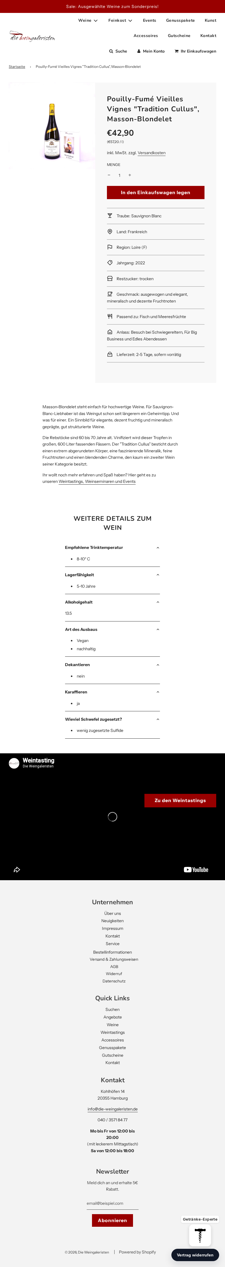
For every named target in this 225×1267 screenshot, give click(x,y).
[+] (130, 175)
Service (113, 943)
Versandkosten (152, 152)
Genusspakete (180, 20)
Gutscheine (179, 35)
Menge (113, 164)
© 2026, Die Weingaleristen (87, 1252)
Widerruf (114, 973)
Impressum (112, 928)
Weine (113, 1024)
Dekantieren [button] (77, 664)
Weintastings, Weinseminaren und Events (97, 481)
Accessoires (146, 35)
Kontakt (208, 35)
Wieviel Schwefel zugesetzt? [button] (93, 719)
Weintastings (112, 1032)
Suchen (112, 1009)
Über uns (112, 913)
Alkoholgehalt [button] (79, 602)
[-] (109, 175)
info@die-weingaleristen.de (113, 1109)
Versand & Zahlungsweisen (114, 959)
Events (149, 20)
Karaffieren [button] (76, 692)
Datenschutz (114, 981)
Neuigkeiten (112, 920)
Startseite (17, 66)
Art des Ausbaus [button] (81, 629)
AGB (114, 966)
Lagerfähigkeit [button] (79, 574)
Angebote (112, 1017)
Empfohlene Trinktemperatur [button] (94, 547)
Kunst (211, 20)
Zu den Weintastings (180, 800)
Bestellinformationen (112, 952)
